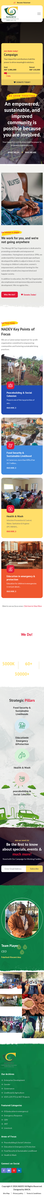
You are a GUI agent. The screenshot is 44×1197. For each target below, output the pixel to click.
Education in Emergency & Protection (19, 1146)
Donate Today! (30, 295)
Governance (9, 1088)
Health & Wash (15, 516)
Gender (7, 1084)
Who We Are (30, 152)
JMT (6, 1124)
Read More (10, 408)
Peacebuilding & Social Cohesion (19, 394)
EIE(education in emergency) (16, 1111)
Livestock (8, 1128)
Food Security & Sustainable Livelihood (19, 454)
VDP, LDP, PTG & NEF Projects (17, 1097)
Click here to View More (33, 606)
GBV (6, 1119)
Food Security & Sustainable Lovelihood (20, 1151)
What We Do (13, 152)
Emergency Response (13, 1115)
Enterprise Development (14, 1080)
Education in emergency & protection (21, 578)
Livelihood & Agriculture (14, 1093)
